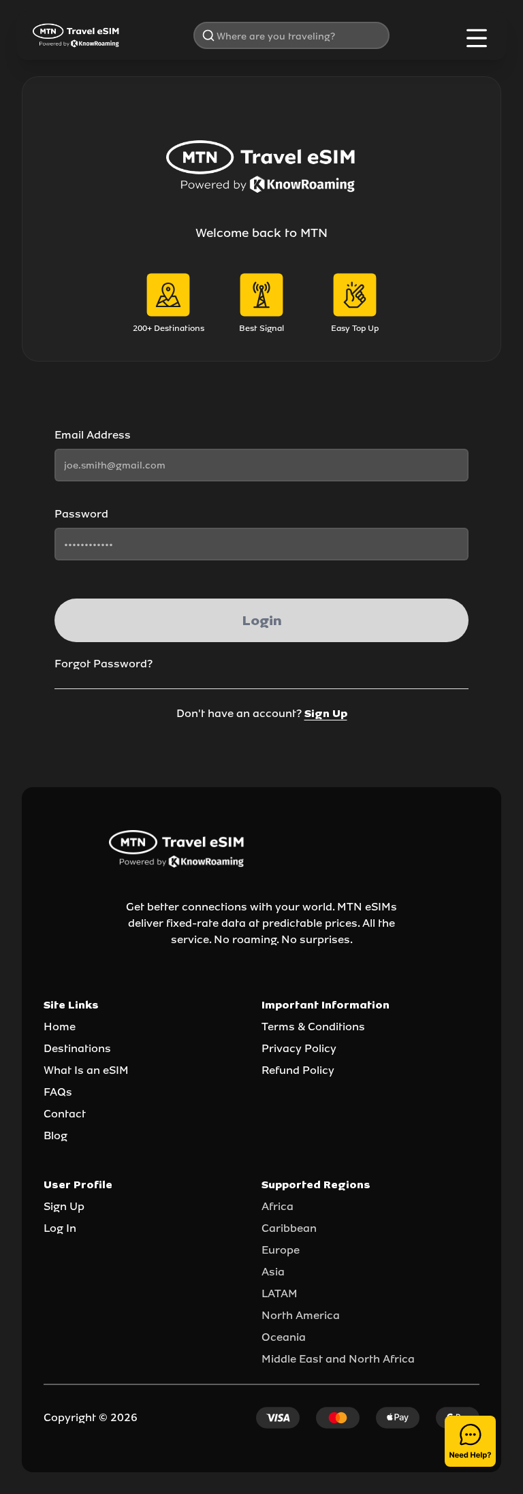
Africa (278, 1206)
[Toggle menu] (476, 38)
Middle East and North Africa (338, 1359)
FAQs (58, 1092)
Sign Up (325, 713)
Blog (55, 1135)
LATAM (280, 1293)
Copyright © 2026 (91, 1417)
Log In (60, 1228)
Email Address (92, 435)
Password (81, 514)
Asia (273, 1272)
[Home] (76, 35)
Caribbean (289, 1228)
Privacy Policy (299, 1048)
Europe (281, 1250)
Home (60, 1026)
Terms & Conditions (313, 1026)
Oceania (284, 1337)
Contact (65, 1114)
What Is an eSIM (86, 1070)
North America (301, 1315)
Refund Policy (298, 1070)
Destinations (77, 1048)
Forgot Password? (103, 663)
